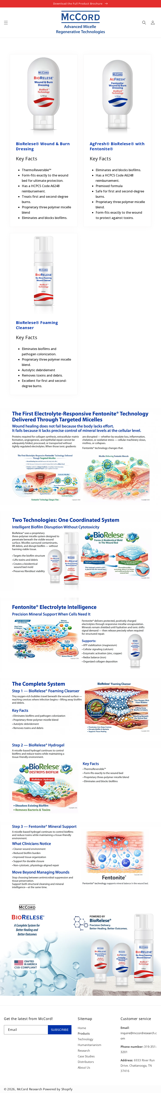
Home (82, 1028)
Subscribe (60, 1029)
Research (84, 1050)
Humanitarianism (89, 1045)
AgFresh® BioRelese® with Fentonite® (117, 146)
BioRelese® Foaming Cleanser (37, 325)
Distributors (86, 1062)
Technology (85, 1039)
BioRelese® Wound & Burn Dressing (43, 146)
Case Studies (86, 1056)
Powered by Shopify (58, 1089)
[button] (6, 22)
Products (84, 1033)
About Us (84, 1067)
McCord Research (29, 1089)
